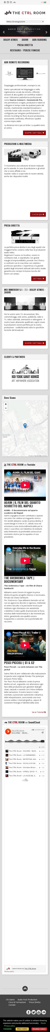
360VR (25, 39)
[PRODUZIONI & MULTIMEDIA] (25, 155)
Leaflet (31, 455)
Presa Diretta (34, 1002)
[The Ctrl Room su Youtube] (38, 1012)
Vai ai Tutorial (38, 712)
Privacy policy (9, 1026)
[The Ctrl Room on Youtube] (11, 2)
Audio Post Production (27, 999)
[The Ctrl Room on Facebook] (5, 2)
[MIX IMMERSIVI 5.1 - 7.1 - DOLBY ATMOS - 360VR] (25, 303)
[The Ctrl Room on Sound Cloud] (14, 2)
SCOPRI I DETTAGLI (34, 133)
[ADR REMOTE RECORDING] (25, 73)
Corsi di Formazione (17, 1002)
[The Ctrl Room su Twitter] (33, 1012)
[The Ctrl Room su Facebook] (28, 1012)
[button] (25, 425)
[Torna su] (25, 988)
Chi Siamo (10, 999)
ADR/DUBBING (39, 39)
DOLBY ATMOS (10, 39)
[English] (42, 2)
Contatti (12, 1005)
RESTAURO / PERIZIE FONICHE (25, 50)
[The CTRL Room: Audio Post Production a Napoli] (25, 13)
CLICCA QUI (37, 214)
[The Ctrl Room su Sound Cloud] (43, 1012)
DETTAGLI (38, 278)
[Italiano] (44, 2)
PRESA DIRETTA (25, 45)
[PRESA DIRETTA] (25, 236)
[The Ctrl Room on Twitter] (8, 2)
